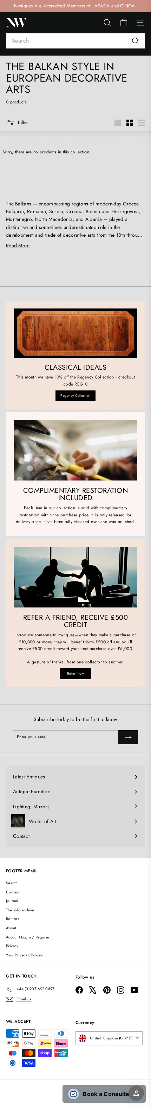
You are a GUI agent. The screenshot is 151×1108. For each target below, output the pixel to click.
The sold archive (20, 910)
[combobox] (75, 41)
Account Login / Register (28, 937)
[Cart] (124, 22)
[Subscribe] (128, 737)
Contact (12, 892)
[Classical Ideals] (75, 332)
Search (12, 883)
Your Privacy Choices (24, 955)
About (11, 928)
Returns (12, 919)
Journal (12, 901)
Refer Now (75, 673)
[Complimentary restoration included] (75, 450)
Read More (18, 245)
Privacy (12, 946)
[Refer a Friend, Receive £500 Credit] (75, 577)
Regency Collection (75, 395)
